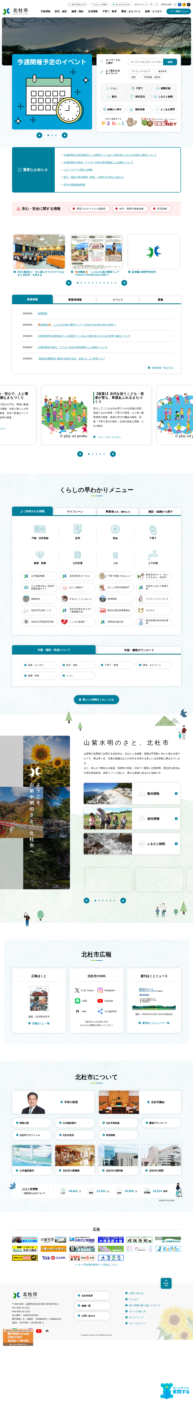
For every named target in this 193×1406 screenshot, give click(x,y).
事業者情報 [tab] (75, 299)
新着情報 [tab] (32, 299)
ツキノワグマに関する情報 (77, 169)
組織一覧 (86, 1305)
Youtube (108, 1001)
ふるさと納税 (165, 96)
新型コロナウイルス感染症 (91, 208)
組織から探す (114, 109)
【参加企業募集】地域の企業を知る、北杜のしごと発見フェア (71, 358)
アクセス (134, 1299)
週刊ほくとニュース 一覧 (155, 1023)
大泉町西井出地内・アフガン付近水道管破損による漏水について (98, 162)
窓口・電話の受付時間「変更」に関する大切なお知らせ (93, 177)
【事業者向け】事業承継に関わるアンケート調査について (155, 273)
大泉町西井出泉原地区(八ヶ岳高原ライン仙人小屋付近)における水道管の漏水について (110, 155)
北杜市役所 (68, 1135)
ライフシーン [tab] (75, 511)
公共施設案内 (69, 1123)
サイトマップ (136, 1317)
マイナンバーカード (140, 71)
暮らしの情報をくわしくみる (98, 699)
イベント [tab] (117, 299)
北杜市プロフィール (30, 1135)
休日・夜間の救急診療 (131, 208)
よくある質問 (167, 109)
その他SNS (110, 1011)
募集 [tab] (160, 299)
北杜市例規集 (113, 1123)
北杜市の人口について (34, 1193)
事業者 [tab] (118, 511)
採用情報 (42, 313)
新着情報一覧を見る (162, 368)
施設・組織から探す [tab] (160, 511)
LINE (84, 1001)
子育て (139, 88)
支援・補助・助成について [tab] (54, 649)
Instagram (109, 990)
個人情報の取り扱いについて (144, 1305)
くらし (113, 88)
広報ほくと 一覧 (41, 1023)
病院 (133, 77)
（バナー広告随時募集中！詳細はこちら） (96, 1264)
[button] (39, 135)
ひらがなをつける (122, 4)
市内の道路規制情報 (74, 184)
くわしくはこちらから (109, 428)
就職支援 (165, 88)
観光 (114, 96)
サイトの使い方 (137, 1311)
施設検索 (140, 109)
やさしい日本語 (100, 4)
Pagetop (166, 1284)
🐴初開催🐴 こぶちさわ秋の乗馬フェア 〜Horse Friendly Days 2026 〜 (39, 273)
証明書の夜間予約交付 (87, 272)
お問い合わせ (88, 1315)
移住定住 (140, 96)
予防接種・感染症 (152, 77)
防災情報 (162, 208)
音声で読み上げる (79, 4)
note (84, 1011)
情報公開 (24, 1123)
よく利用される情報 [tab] (32, 511)
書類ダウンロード (158, 1123)
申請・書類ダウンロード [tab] (139, 650)
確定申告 (162, 71)
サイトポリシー (137, 1323)
